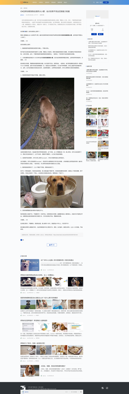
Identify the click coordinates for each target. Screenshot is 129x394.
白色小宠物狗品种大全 (91, 126)
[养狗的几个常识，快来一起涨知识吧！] (51, 350)
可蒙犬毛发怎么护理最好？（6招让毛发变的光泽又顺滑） (103, 116)
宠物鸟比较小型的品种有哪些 (103, 149)
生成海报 (74, 392)
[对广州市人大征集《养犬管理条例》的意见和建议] (29, 265)
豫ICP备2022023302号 (50, 389)
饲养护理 (60, 2)
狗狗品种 (53, 2)
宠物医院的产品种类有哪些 (103, 160)
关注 (95, 34)
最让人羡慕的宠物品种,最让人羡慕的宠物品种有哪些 (91, 160)
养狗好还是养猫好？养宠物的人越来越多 (33, 320)
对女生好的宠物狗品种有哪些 (91, 142)
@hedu (22, 15)
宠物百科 (47, 2)
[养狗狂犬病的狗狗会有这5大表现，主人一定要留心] (51, 281)
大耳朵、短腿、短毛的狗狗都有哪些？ (53, 366)
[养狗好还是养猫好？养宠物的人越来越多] (51, 327)
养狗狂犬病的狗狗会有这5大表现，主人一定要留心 (37, 275)
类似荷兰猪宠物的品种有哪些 (103, 127)
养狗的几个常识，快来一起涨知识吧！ (33, 343)
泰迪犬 (65, 2)
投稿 (106, 2)
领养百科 (35, 2)
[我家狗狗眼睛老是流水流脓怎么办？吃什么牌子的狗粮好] (51, 304)
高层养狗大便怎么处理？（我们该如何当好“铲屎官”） (91, 116)
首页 (21, 8)
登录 (97, 2)
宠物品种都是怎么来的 (91, 137)
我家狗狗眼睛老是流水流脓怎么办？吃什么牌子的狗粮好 (39, 298)
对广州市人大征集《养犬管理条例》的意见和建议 (57, 260)
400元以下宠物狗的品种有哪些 (103, 138)
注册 (101, 2)
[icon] (102, 388)
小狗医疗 (37, 292)
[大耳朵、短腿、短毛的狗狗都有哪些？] (29, 371)
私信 (101, 34)
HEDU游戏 (40, 387)
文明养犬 (41, 2)
